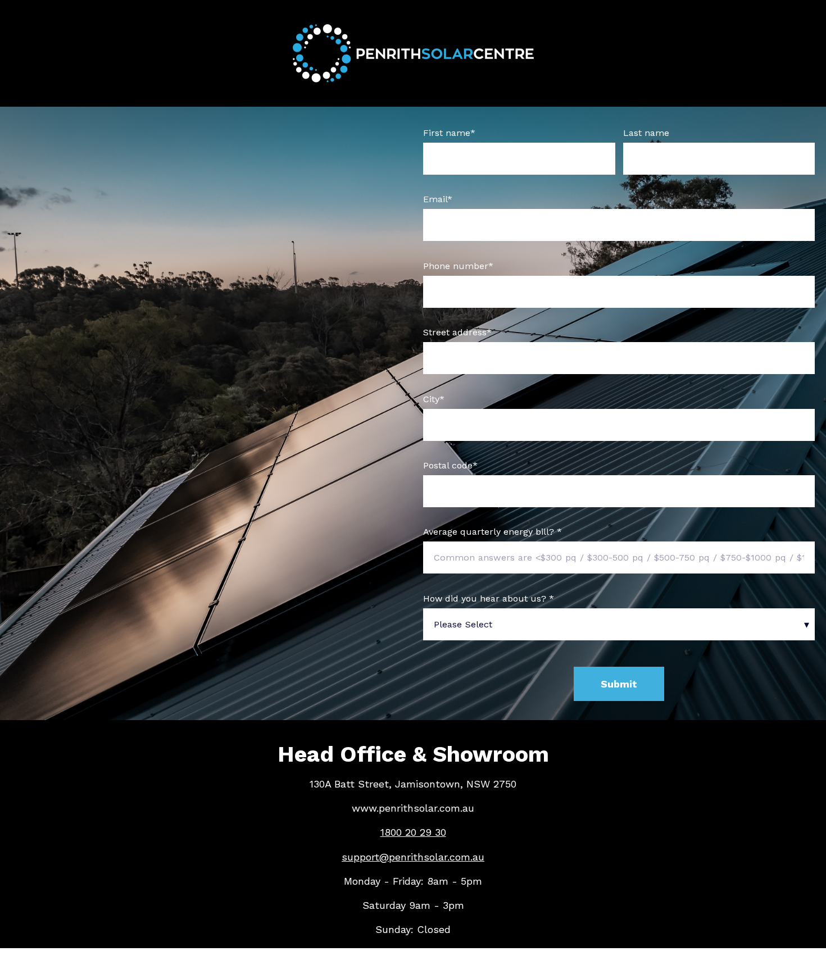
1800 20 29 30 (413, 832)
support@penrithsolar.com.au (413, 857)
